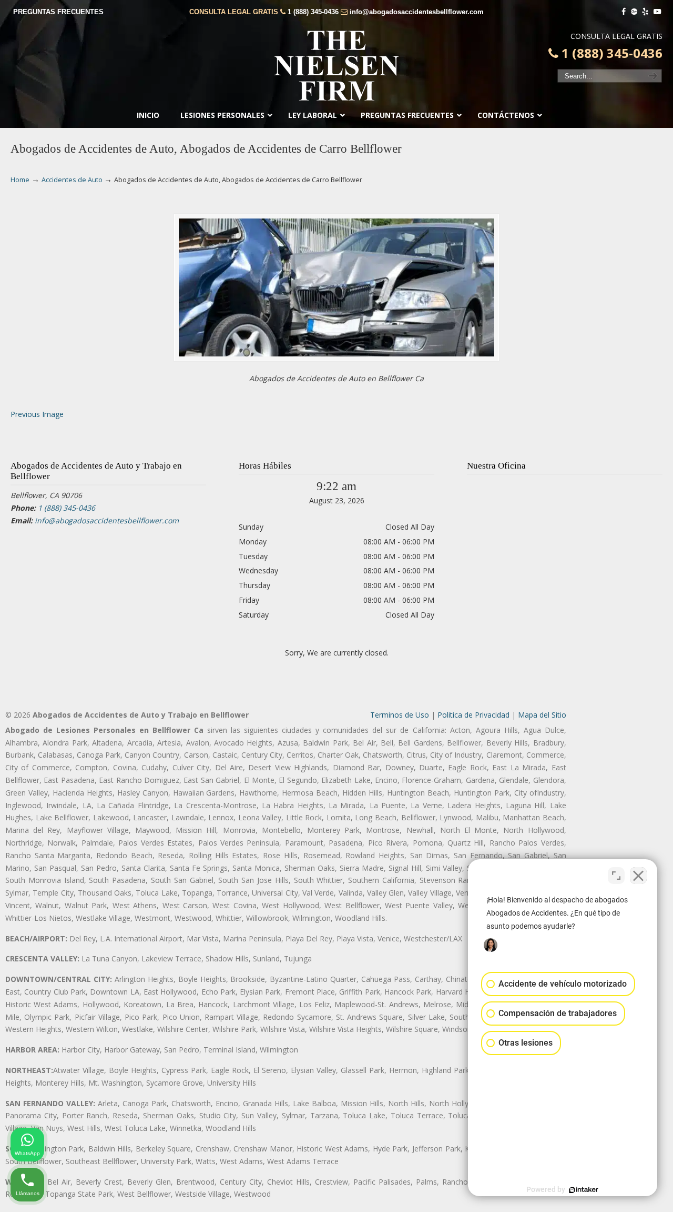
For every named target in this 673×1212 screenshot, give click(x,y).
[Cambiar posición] (616, 875)
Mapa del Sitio (542, 715)
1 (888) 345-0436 (313, 12)
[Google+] (634, 12)
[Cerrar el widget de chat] (638, 875)
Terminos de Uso (399, 715)
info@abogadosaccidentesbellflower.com (417, 12)
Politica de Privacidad (473, 715)
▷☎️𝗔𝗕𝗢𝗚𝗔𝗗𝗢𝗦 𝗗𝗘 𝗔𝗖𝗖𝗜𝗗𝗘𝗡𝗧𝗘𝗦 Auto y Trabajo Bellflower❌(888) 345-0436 (336, 65)
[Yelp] (645, 12)
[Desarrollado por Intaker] (583, 1190)
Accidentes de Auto (72, 179)
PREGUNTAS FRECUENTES (58, 12)
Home (20, 179)
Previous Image (37, 414)
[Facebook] (623, 12)
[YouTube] (657, 12)
